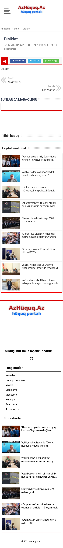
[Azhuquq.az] (31, 14)
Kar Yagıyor (48, 88)
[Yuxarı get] (56, 541)
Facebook (19, 60)
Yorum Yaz (42, 45)
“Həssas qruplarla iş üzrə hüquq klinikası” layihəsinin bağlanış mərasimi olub (39, 159)
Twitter (35, 60)
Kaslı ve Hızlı (14, 80)
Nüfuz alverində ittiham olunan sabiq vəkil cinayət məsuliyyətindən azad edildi (40, 283)
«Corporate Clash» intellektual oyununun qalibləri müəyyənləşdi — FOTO (39, 236)
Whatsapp (52, 60)
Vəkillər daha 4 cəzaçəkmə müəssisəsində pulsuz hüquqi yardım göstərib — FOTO (38, 190)
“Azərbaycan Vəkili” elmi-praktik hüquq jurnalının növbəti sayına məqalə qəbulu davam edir (39, 206)
